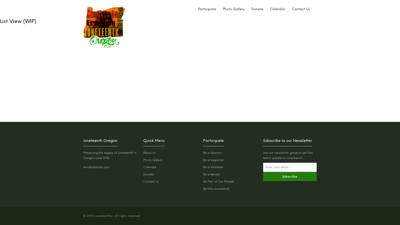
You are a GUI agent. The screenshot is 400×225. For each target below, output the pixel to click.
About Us (149, 153)
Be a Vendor (211, 174)
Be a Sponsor (212, 153)
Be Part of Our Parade (218, 181)
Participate (207, 9)
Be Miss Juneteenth (216, 189)
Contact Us (301, 9)
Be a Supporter (213, 160)
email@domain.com (96, 167)
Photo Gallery (234, 9)
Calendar (277, 9)
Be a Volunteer (213, 167)
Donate (257, 9)
